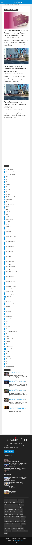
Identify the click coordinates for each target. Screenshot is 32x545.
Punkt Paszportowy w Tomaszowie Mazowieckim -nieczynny (15, 104)
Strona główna (7, 4)
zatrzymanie (7, 528)
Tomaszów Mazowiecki (14, 382)
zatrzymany (14, 528)
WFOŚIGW (23, 521)
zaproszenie (18, 526)
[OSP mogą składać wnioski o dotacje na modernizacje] (6, 491)
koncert (10, 504)
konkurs (21, 504)
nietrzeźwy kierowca (8, 509)
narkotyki (19, 507)
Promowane (12, 373)
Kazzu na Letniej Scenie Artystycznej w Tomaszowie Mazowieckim (18, 403)
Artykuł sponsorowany (15, 372)
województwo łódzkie (9, 523)
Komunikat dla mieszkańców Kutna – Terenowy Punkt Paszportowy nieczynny (16, 32)
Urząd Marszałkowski (9, 521)
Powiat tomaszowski (14, 381)
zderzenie (20, 528)
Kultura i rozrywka (23, 405)
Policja (16, 514)
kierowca (21, 502)
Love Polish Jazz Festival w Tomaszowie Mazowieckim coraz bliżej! (18, 410)
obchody (17, 509)
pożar (13, 516)
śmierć (5, 533)
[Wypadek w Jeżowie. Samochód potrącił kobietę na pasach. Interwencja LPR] (6, 479)
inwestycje (15, 502)
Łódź (22, 372)
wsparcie (18, 523)
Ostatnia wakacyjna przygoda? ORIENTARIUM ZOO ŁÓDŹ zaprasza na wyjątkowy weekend (18, 376)
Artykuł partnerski (13, 380)
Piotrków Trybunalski (8, 514)
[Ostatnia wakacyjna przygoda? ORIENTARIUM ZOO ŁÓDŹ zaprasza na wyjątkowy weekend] (6, 374)
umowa (23, 519)
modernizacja (13, 507)
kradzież (6, 507)
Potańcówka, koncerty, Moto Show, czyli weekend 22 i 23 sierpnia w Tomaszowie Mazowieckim (18, 385)
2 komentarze (13, 487)
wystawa (6, 526)
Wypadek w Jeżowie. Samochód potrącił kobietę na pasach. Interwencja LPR (18, 478)
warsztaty (17, 521)
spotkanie (23, 516)
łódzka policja (19, 531)
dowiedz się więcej (9, 451)
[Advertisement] (15, 422)
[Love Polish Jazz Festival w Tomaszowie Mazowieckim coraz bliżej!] (6, 407)
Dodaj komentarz (20, 37)
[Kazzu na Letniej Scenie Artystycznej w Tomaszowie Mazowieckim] (6, 399)
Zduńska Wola (7, 531)
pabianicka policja (8, 511)
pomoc (21, 514)
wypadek (23, 523)
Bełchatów (20, 500)
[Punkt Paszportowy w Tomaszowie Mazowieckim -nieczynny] (16, 92)
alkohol (6, 500)
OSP (22, 509)
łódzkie (25, 531)
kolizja (5, 504)
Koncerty (16, 504)
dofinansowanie (7, 502)
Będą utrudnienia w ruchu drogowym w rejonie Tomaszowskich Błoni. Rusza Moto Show (18, 394)
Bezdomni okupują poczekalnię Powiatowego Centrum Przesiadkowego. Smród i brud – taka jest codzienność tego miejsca (18, 484)
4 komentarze (13, 480)
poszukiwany (7, 516)
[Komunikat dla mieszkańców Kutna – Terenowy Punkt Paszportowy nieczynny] (16, 20)
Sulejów (6, 519)
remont (17, 516)
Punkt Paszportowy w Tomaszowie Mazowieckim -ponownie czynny (15, 68)
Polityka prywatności (18, 540)
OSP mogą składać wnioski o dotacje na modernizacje (18, 490)
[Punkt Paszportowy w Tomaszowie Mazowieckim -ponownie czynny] (16, 56)
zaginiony (12, 526)
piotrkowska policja (18, 511)
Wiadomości (18, 373)
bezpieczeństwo (13, 500)
